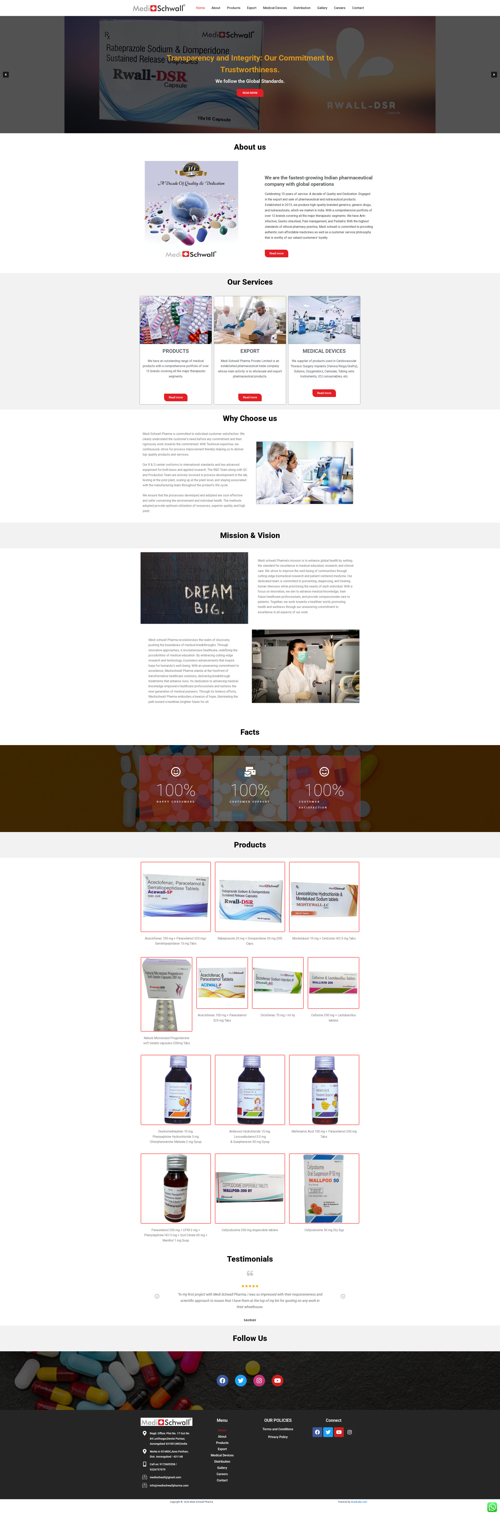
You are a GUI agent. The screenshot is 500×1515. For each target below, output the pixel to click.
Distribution (302, 8)
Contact (358, 8)
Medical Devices (275, 8)
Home (200, 8)
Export (251, 8)
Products (233, 8)
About (216, 8)
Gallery (322, 8)
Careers (340, 8)
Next (343, 1299)
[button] (6, 75)
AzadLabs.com (359, 1502)
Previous (157, 1299)
